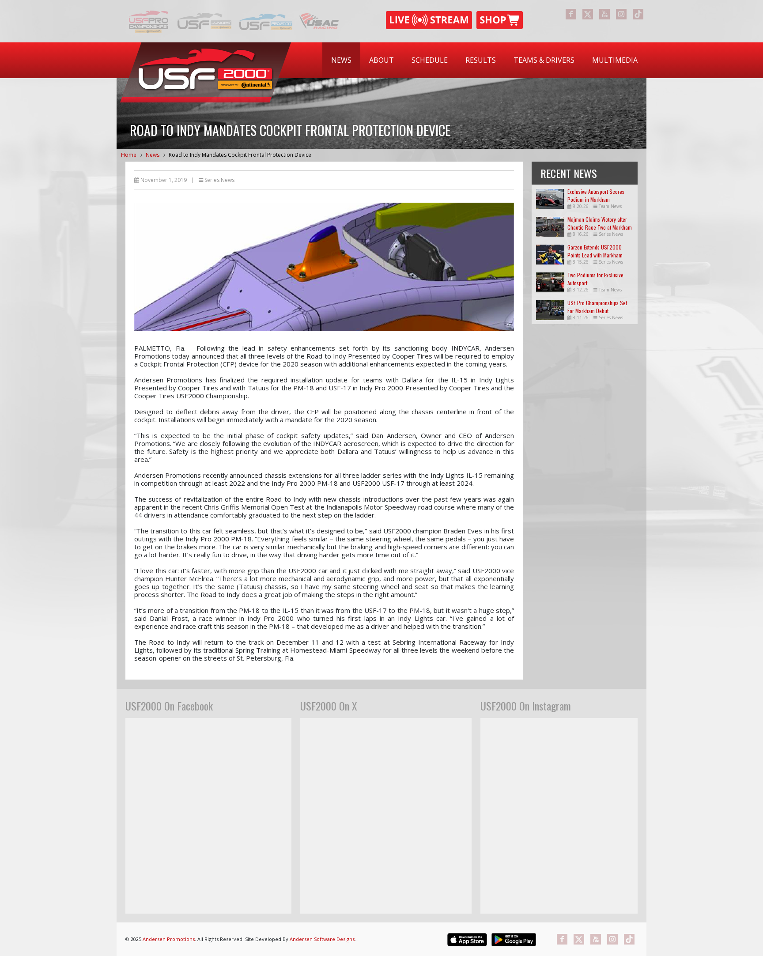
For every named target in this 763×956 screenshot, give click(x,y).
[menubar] (484, 60)
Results (480, 60)
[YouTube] (604, 14)
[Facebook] (571, 14)
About (381, 60)
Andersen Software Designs (322, 939)
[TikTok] (638, 14)
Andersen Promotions (169, 939)
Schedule (430, 60)
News (341, 60)
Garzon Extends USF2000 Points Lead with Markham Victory (595, 255)
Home (128, 155)
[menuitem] (341, 60)
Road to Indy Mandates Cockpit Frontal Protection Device (240, 155)
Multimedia (615, 60)
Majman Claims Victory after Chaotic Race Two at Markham (599, 223)
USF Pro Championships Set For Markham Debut (597, 306)
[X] (587, 14)
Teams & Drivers (544, 60)
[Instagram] (621, 14)
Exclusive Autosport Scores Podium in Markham (595, 195)
